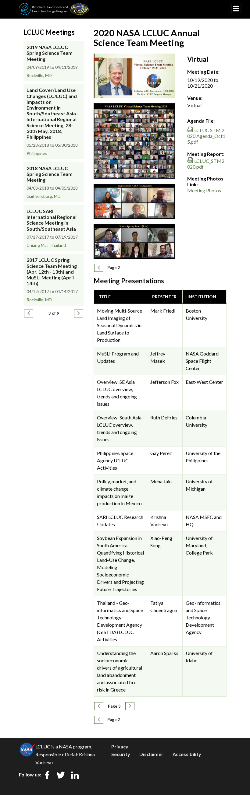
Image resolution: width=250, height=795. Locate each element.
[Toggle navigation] (236, 8)
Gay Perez (161, 453)
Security (120, 754)
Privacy (119, 746)
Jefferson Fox (164, 382)
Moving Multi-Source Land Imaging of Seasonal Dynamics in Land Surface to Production (119, 325)
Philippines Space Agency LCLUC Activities (115, 460)
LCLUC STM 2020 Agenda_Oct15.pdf (206, 136)
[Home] (54, 7)
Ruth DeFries (163, 417)
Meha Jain (161, 481)
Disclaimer (151, 754)
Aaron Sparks (164, 653)
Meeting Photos (204, 190)
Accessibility (187, 754)
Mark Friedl (162, 310)
